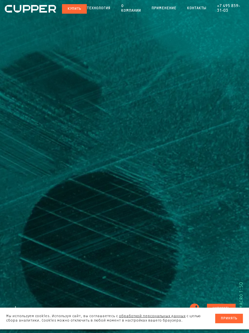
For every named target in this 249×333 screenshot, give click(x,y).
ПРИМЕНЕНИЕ (163, 8)
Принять (229, 318)
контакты (196, 8)
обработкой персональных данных (152, 316)
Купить (74, 9)
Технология (98, 8)
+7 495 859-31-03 (228, 8)
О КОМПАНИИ (131, 8)
